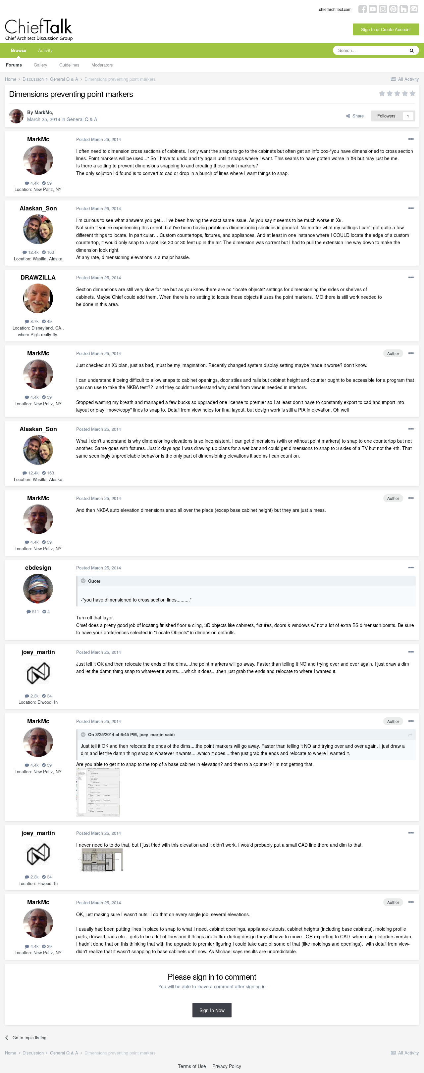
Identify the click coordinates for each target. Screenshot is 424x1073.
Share (357, 115)
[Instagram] (383, 8)
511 (35, 611)
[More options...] (411, 139)
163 (50, 252)
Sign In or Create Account (386, 29)
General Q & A (82, 119)
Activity (45, 50)
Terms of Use (192, 1066)
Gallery (40, 65)
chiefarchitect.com (335, 9)
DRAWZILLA (38, 277)
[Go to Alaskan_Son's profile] (38, 229)
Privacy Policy (226, 1066)
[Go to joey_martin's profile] (38, 673)
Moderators (102, 65)
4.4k (34, 183)
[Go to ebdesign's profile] (38, 589)
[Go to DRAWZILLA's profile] (38, 298)
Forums (14, 65)
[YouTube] (373, 8)
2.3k (34, 696)
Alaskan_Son (38, 208)
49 (49, 321)
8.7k (34, 321)
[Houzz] (403, 8)
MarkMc (43, 112)
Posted (98, 139)
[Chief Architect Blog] (414, 8)
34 (49, 696)
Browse (18, 50)
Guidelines (69, 65)
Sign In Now (212, 1010)
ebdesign (38, 567)
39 (49, 183)
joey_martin (38, 652)
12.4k (33, 252)
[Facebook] (362, 8)
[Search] (411, 50)
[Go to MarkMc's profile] (16, 116)
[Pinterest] (393, 8)
